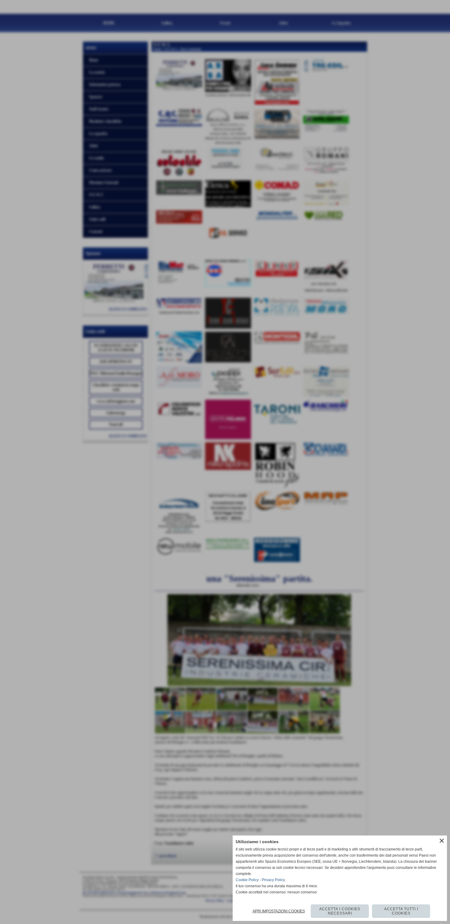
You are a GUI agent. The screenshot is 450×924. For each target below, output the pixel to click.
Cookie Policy (247, 880)
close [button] (441, 840)
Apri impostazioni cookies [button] (279, 911)
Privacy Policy (273, 880)
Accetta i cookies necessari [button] (339, 911)
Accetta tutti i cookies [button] (401, 911)
